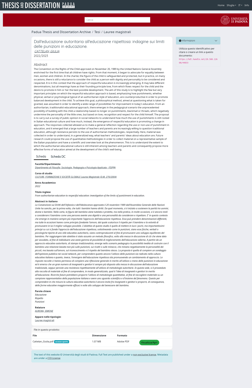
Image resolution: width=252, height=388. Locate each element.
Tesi (97, 32)
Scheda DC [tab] (58, 156)
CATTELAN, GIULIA (46, 51)
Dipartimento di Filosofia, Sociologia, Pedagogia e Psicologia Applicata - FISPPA (75, 167)
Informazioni (188, 40)
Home (221, 5)
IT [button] (239, 5)
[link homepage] (39, 5)
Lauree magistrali (117, 32)
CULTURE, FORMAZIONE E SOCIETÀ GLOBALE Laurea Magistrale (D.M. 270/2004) (76, 176)
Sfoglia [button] (230, 5)
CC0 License (53, 358)
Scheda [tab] (41, 156)
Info (247, 5)
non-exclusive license (144, 354)
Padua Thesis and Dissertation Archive (61, 32)
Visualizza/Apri (149, 342)
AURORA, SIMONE (44, 311)
